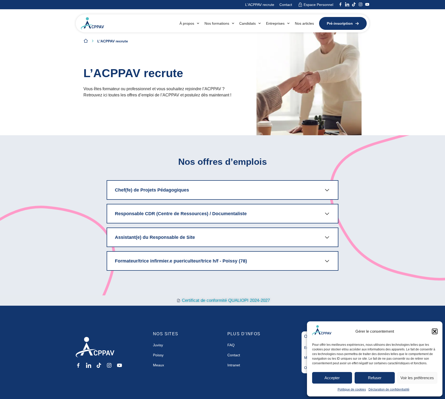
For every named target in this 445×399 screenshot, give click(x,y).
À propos (186, 23)
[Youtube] (367, 4)
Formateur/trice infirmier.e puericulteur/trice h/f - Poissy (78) (181, 261)
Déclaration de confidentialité (389, 389)
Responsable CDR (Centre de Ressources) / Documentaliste (181, 213)
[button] (434, 331)
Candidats (247, 23)
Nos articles (304, 23)
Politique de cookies (352, 389)
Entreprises (275, 23)
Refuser (374, 378)
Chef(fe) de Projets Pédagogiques (152, 190)
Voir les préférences (417, 378)
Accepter (332, 378)
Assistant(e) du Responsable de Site (155, 237)
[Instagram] (360, 4)
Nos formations (216, 23)
